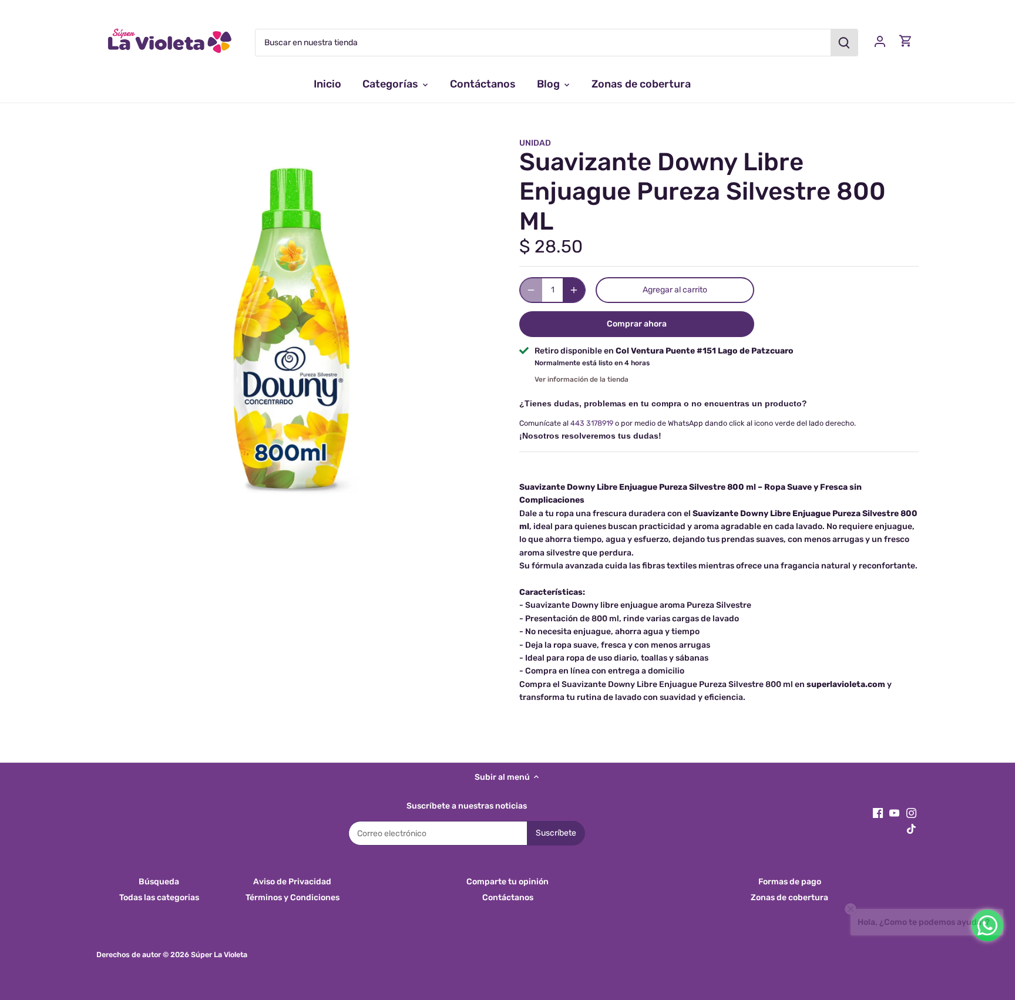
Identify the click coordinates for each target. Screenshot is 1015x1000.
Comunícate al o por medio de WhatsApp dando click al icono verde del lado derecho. (687, 423)
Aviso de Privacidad (292, 882)
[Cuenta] (880, 41)
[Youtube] (894, 813)
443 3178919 (591, 423)
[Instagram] (911, 813)
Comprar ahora (637, 324)
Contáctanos (507, 898)
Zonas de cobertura (789, 898)
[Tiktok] (911, 828)
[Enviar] (844, 42)
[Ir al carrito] (906, 41)
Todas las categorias (159, 898)
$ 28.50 (551, 246)
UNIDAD (535, 143)
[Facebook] (878, 813)
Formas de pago (789, 882)
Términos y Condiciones (293, 898)
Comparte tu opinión (507, 882)
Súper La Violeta (219, 954)
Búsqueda (159, 882)
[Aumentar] (574, 290)
